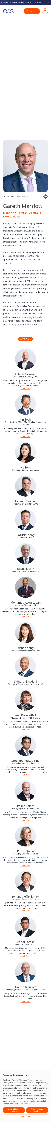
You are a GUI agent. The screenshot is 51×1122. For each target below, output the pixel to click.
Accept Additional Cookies (13, 1110)
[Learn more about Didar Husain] (25, 553)
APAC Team (25, 339)
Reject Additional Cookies (37, 1110)
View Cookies (26, 1116)
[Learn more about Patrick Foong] (25, 519)
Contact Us (31, 11)
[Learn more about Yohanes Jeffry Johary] (25, 881)
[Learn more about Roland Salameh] (25, 359)
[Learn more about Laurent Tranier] (25, 486)
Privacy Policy (33, 1098)
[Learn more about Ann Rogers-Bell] (25, 700)
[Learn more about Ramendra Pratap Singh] (25, 745)
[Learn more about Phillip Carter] (25, 790)
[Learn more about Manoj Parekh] (25, 926)
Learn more (25, 388)
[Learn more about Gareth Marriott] (25, 971)
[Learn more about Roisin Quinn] (25, 836)
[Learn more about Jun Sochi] (25, 404)
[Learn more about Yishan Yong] (25, 632)
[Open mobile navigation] (45, 11)
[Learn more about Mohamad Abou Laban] (25, 587)
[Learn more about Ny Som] (25, 452)
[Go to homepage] (8, 11)
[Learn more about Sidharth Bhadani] (25, 666)
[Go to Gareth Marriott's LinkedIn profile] (45, 196)
